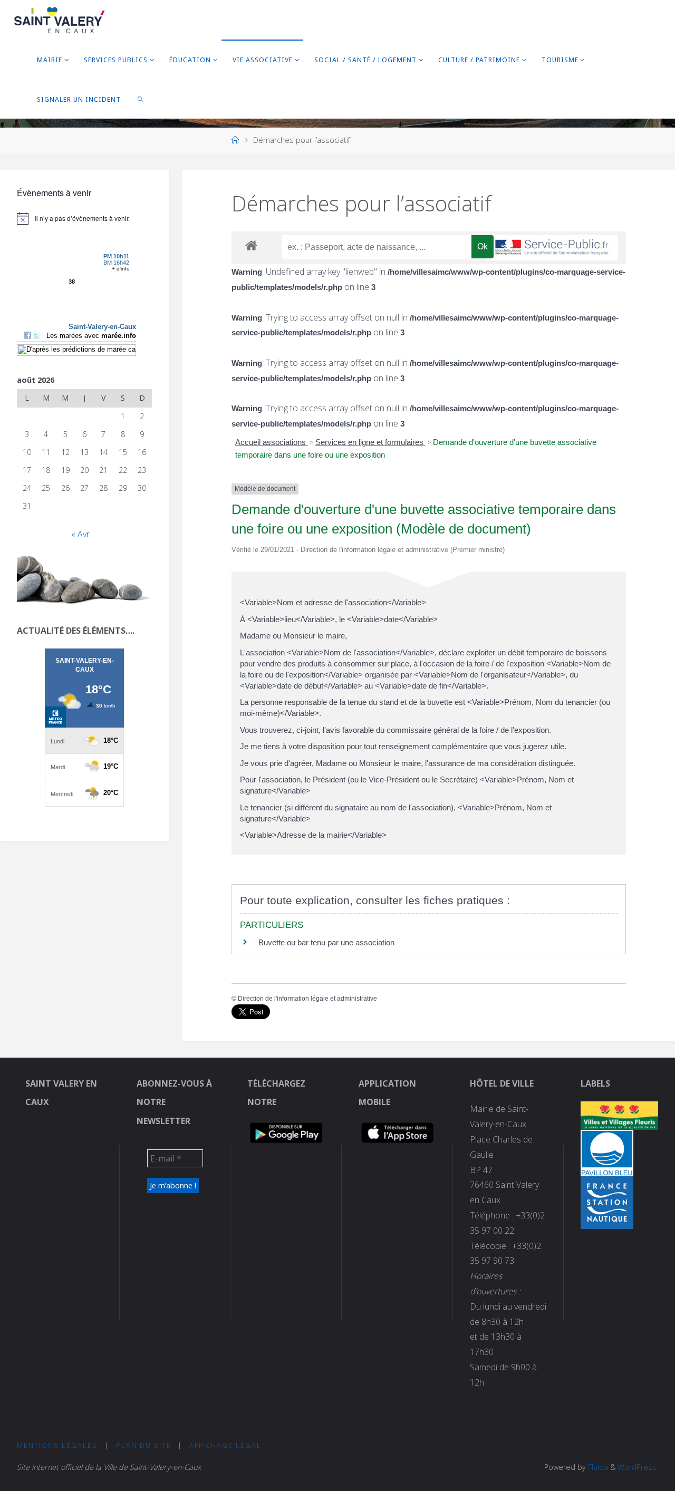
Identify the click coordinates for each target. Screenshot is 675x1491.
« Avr (80, 534)
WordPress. (638, 1467)
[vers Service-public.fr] (552, 248)
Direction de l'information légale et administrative (307, 998)
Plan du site (143, 1445)
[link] (141, 99)
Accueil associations (271, 442)
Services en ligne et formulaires (370, 442)
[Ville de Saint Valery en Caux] (60, 19)
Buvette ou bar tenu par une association (326, 942)
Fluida (597, 1467)
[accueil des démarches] (251, 245)
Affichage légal (225, 1445)
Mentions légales (57, 1445)
